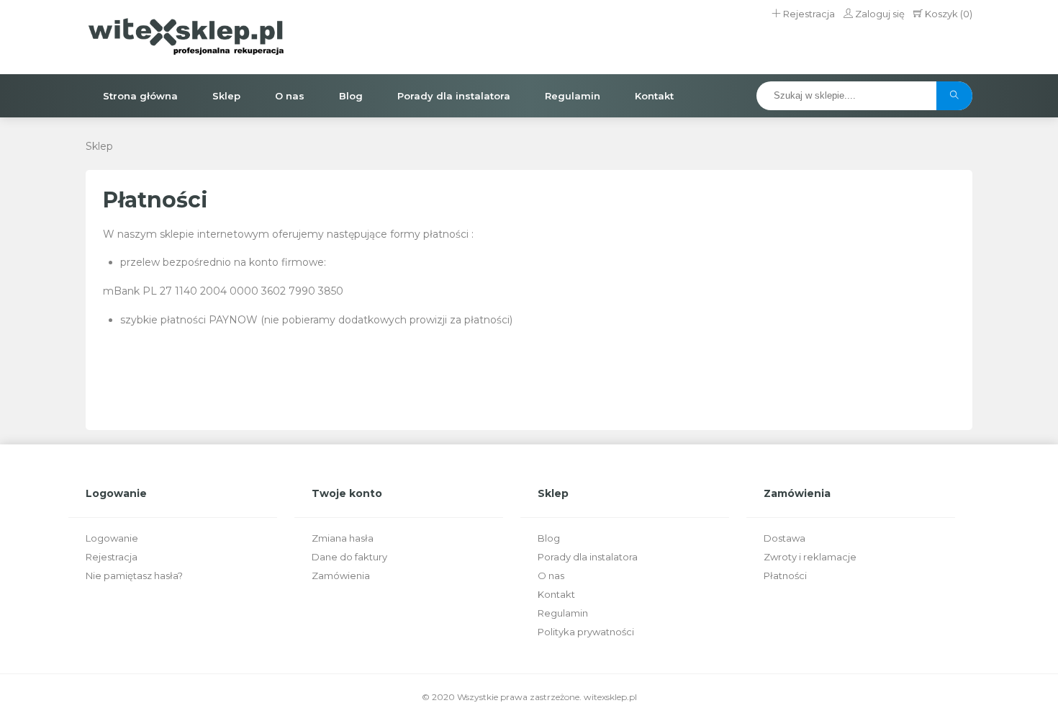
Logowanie (112, 538)
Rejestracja (808, 13)
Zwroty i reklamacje (810, 557)
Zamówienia (341, 575)
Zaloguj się (879, 13)
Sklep (226, 96)
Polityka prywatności (586, 631)
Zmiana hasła (343, 538)
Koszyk (947, 13)
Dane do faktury (349, 557)
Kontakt (654, 96)
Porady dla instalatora (453, 96)
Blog (351, 96)
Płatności (785, 575)
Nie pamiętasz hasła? (134, 575)
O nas (289, 96)
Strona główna (140, 96)
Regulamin (572, 96)
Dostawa (784, 538)
